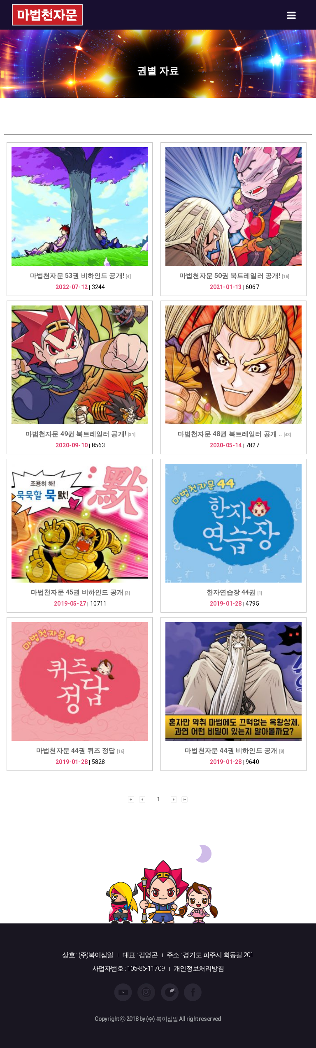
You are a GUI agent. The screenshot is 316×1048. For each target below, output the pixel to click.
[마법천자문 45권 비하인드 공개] (80, 523)
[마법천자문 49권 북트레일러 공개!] (80, 364)
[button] (131, 799)
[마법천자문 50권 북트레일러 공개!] (233, 206)
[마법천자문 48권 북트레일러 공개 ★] (233, 364)
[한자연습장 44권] (233, 523)
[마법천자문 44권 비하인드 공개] (233, 681)
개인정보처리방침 (199, 968)
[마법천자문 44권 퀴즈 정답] (80, 681)
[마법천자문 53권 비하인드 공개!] (80, 206)
